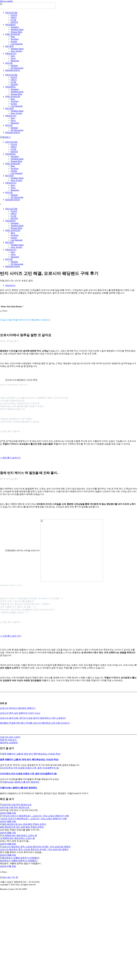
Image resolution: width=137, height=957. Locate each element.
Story (13, 56)
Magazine (15, 61)
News (13, 58)
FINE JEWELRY (12, 34)
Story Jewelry (16, 51)
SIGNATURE (11, 12)
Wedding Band (17, 29)
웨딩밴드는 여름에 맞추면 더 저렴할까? (18, 861)
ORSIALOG (10, 53)
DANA (14, 15)
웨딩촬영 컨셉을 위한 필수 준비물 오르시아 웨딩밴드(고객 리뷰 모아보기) (35, 723)
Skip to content (6, 1)
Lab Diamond (16, 44)
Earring (14, 41)
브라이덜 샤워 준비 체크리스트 (14, 807)
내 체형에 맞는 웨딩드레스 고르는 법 (17, 838)
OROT (14, 17)
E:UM (13, 20)
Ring (13, 37)
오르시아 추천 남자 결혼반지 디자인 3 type (20, 713)
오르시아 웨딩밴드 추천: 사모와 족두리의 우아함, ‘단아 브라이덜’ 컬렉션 (34, 849)
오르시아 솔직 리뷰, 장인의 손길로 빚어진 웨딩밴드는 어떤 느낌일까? (33, 718)
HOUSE (9, 63)
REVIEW (9, 46)
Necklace (15, 39)
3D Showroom (17, 68)
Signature (15, 27)
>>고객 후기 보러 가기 (10, 636)
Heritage (14, 65)
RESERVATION (12, 70)
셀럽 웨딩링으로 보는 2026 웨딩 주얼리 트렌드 (22, 827)
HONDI (14, 22)
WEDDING (10, 25)
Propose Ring (16, 32)
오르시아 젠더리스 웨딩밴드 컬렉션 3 (17, 708)
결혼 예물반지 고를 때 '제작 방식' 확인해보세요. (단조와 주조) (29, 759)
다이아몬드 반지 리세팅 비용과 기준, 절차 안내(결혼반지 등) (28, 773)
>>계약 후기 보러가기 (10, 458)
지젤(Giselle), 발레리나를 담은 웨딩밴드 (18, 787)
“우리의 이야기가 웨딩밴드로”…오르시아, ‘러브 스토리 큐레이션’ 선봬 (33, 818)
